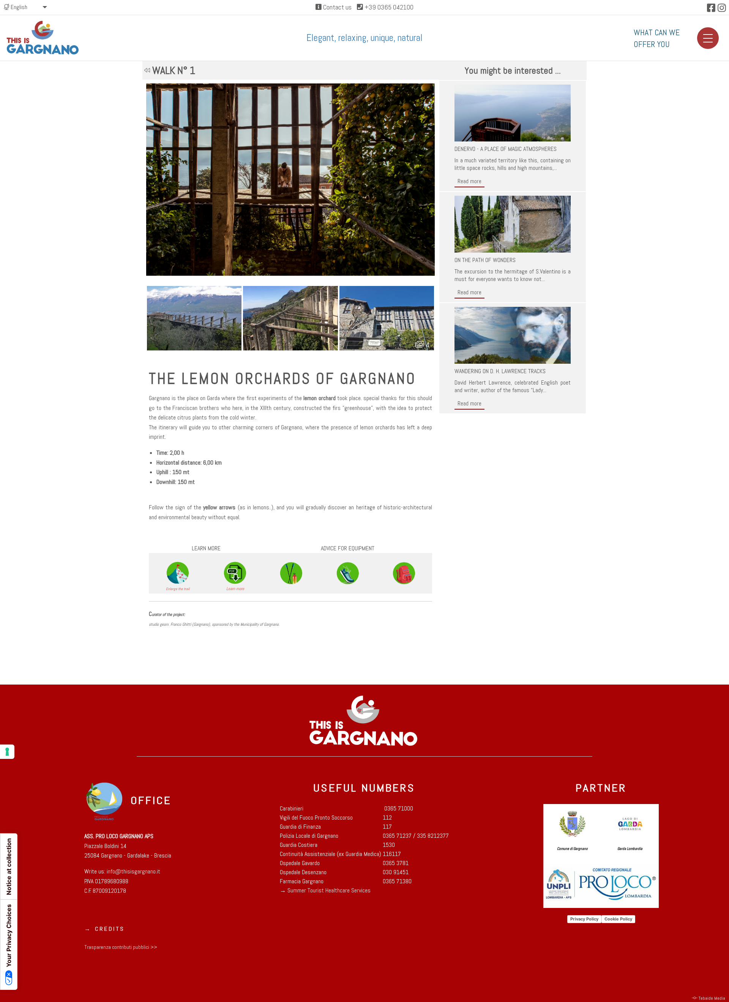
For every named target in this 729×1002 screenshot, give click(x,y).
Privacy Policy (584, 919)
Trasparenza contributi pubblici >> (120, 947)
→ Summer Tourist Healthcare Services (325, 890)
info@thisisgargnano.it (132, 871)
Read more (469, 181)
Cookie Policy (618, 919)
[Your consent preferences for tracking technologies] (7, 751)
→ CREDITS (104, 929)
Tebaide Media (712, 998)
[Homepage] (43, 37)
